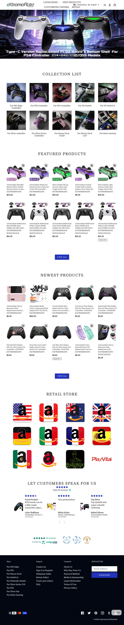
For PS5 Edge (13, 567)
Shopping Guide (43, 574)
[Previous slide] (53, 55)
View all (62, 257)
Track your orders (44, 581)
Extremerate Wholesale (108, 619)
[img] (62, 487)
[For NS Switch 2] (107, 92)
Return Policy (42, 577)
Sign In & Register (44, 570)
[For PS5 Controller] (39, 92)
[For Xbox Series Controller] (39, 120)
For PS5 (10, 570)
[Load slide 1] (57, 55)
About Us (68, 567)
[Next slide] (71, 55)
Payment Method (72, 574)
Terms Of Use (70, 584)
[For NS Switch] (84, 92)
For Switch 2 (12, 577)
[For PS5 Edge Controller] (16, 92)
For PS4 (10, 588)
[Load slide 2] (60, 55)
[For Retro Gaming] (107, 120)
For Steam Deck (14, 574)
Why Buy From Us (72, 570)
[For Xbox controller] (16, 120)
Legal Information (72, 581)
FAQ (38, 584)
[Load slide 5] (66, 55)
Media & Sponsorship (74, 577)
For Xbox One (13, 591)
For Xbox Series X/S (16, 584)
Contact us (41, 567)
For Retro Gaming (15, 595)
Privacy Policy (70, 588)
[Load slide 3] (62, 55)
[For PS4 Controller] (62, 92)
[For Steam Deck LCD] (84, 120)
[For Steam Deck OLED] (62, 120)
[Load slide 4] (64, 55)
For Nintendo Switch (16, 581)
